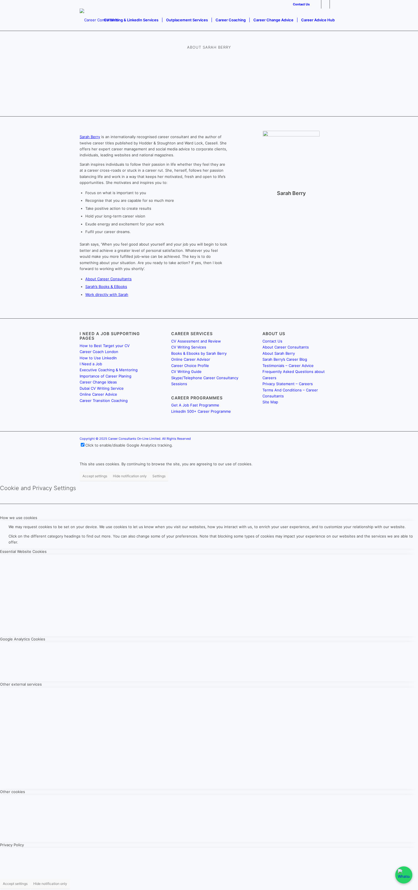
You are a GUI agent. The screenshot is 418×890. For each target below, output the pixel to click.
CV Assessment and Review (196, 341)
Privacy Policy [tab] (12, 845)
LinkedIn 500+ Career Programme (201, 411)
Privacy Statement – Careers (287, 383)
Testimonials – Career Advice (288, 365)
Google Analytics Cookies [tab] (22, 639)
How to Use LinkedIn (98, 358)
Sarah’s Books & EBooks (106, 286)
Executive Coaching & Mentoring (109, 370)
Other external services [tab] (21, 684)
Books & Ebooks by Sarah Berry (199, 353)
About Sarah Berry (278, 353)
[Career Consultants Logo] (99, 20)
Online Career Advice (98, 394)
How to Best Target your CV (105, 345)
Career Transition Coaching (104, 400)
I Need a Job (91, 364)
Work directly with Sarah (106, 294)
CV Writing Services (188, 347)
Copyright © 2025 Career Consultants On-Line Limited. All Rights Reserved (135, 439)
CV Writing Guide (186, 371)
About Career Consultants (108, 279)
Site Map (270, 402)
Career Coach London (99, 351)
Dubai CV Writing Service (102, 388)
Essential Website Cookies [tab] (23, 551)
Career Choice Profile (190, 365)
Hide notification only (130, 476)
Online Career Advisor (190, 359)
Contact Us (301, 4)
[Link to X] (325, 4)
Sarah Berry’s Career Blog (284, 359)
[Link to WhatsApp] (334, 4)
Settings (158, 476)
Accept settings (94, 476)
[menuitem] (300, 4)
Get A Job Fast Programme (195, 405)
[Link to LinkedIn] (317, 4)
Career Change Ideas (98, 382)
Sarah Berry (90, 136)
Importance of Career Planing (105, 376)
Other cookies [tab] (12, 791)
